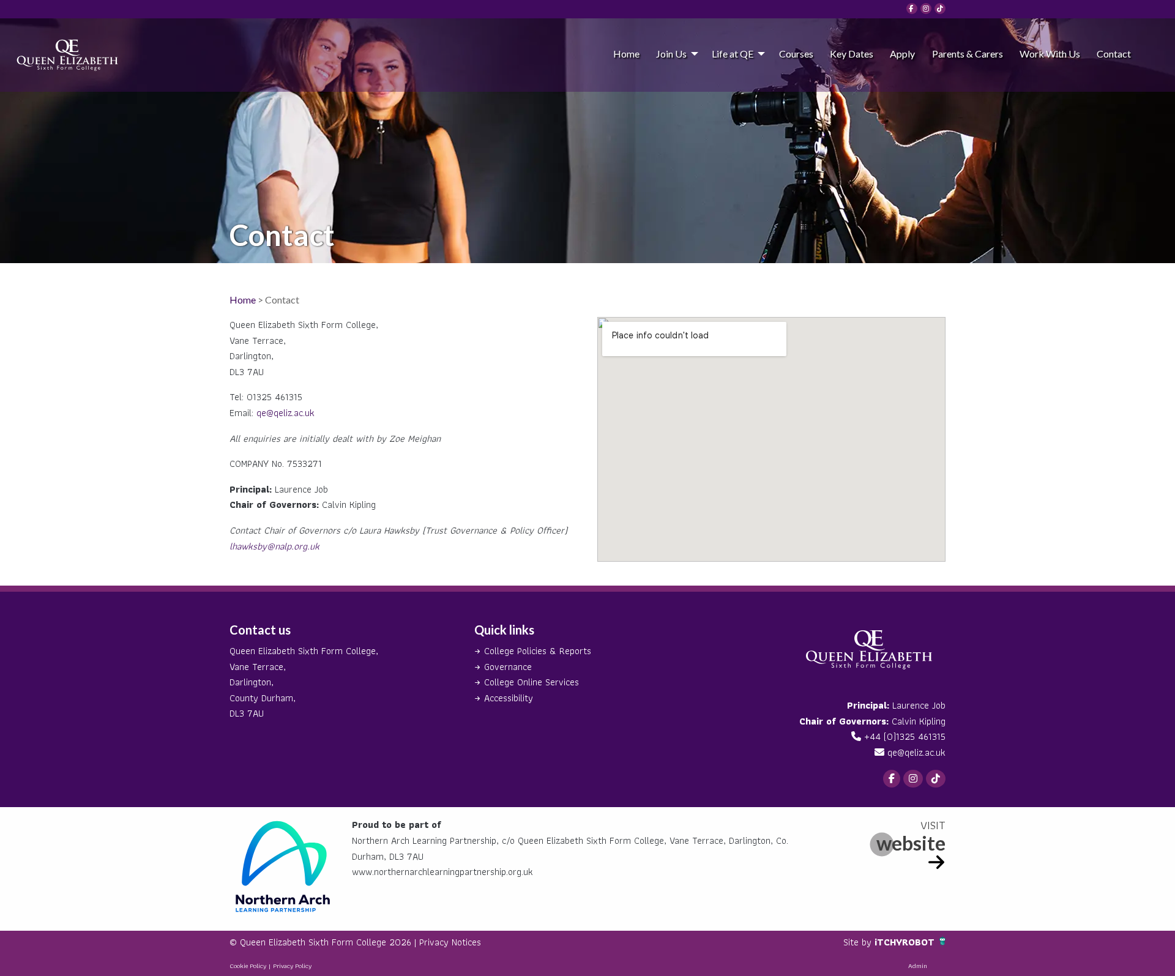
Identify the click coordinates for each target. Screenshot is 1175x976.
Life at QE (732, 53)
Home (626, 53)
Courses (796, 53)
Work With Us (1050, 53)
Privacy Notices (450, 942)
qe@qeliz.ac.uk (285, 412)
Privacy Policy (292, 965)
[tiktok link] (940, 8)
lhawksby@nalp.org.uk (274, 546)
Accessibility (508, 698)
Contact (1114, 53)
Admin (917, 965)
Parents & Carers (967, 53)
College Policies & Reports (537, 650)
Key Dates (851, 53)
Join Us (671, 53)
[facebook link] (911, 8)
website (911, 843)
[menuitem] (626, 53)
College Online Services (531, 682)
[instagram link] (925, 8)
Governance (508, 666)
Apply (902, 53)
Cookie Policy (247, 965)
